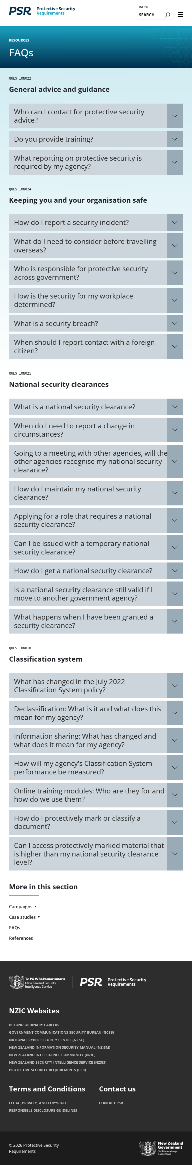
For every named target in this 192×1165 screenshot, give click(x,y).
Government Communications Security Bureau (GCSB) (61, 1032)
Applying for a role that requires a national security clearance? (82, 520)
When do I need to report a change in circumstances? (74, 430)
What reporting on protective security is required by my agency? (78, 162)
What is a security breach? (56, 323)
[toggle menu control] (35, 906)
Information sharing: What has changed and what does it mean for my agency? (85, 740)
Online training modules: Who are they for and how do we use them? (89, 795)
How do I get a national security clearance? (83, 570)
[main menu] (180, 15)
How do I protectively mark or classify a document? (77, 822)
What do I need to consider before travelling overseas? (85, 245)
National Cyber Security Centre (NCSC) (46, 1039)
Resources (19, 40)
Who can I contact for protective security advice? (79, 116)
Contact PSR (111, 1102)
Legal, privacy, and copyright (38, 1102)
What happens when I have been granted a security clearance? (84, 621)
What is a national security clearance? (74, 406)
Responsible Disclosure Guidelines (43, 1110)
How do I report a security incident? (71, 222)
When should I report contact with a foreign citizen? (84, 346)
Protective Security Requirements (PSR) (47, 1069)
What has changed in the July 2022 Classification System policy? (69, 686)
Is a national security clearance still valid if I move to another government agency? (83, 594)
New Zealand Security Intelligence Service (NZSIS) (57, 1062)
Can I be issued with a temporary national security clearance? (81, 547)
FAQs (14, 928)
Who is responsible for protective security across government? (81, 273)
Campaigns (20, 907)
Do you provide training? (53, 139)
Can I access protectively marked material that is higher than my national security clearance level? (89, 853)
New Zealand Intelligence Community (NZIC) (52, 1054)
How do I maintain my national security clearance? (77, 493)
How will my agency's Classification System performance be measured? (83, 767)
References (21, 938)
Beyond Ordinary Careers (34, 1024)
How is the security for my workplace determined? (73, 300)
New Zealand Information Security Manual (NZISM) (59, 1047)
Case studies (22, 917)
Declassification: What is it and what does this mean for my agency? (87, 713)
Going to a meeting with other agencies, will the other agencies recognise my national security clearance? (91, 461)
